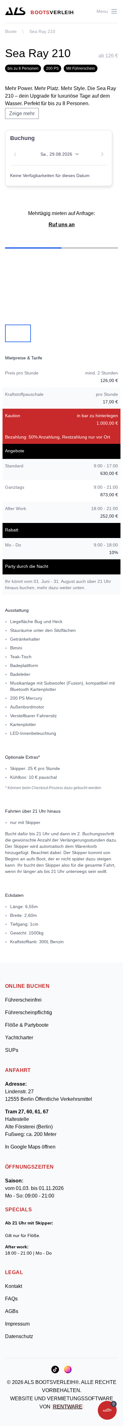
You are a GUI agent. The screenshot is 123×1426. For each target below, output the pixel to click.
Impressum (17, 1323)
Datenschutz (19, 1336)
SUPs (11, 1050)
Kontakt (13, 1286)
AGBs (11, 1311)
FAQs (11, 1298)
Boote (11, 31)
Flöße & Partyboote (27, 1025)
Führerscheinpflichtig (28, 1012)
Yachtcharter (19, 1037)
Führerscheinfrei (23, 1000)
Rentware (67, 1406)
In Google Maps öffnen (30, 1146)
